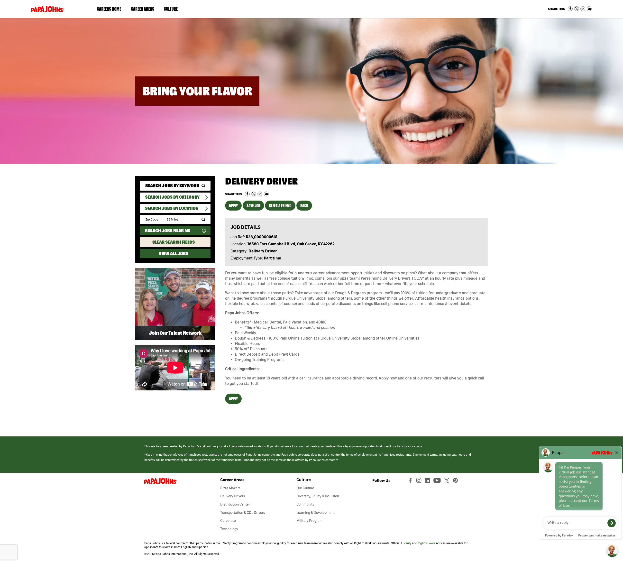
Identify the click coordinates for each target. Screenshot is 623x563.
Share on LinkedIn (582, 8)
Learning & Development (315, 513)
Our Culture (305, 488)
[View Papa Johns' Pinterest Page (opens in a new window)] (456, 481)
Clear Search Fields (173, 242)
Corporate (228, 521)
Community (305, 504)
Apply (233, 205)
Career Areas (145, 10)
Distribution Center (235, 504)
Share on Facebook (570, 8)
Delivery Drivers (232, 496)
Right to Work (426, 543)
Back (304, 205)
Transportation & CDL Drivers (242, 513)
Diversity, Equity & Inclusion (317, 496)
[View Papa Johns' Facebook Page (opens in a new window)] (411, 481)
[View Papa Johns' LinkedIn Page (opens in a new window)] (428, 481)
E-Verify (406, 543)
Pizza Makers (230, 488)
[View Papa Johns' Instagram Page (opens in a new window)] (419, 481)
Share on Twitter (576, 8)
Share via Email (589, 8)
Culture (173, 10)
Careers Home (109, 9)
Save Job (253, 205)
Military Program (309, 521)
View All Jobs (173, 253)
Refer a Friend (280, 205)
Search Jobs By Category (172, 197)
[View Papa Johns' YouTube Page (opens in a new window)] (438, 481)
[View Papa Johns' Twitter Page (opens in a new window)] (447, 481)
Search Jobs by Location (172, 208)
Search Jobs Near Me (167, 230)
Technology (229, 529)
